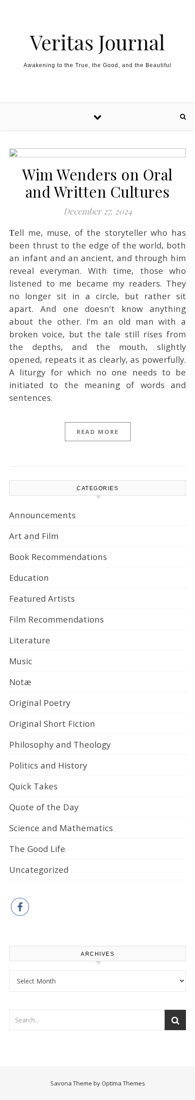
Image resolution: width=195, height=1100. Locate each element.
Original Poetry (39, 702)
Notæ (20, 681)
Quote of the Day (43, 807)
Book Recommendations (58, 556)
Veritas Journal (97, 42)
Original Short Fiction (52, 723)
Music (20, 661)
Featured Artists (42, 598)
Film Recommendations (56, 619)
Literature (29, 640)
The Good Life (37, 848)
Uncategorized (38, 869)
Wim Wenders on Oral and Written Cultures (97, 182)
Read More (98, 432)
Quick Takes (33, 786)
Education (29, 577)
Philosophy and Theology (60, 744)
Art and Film (33, 535)
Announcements (42, 515)
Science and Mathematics (61, 827)
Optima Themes (123, 1083)
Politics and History (48, 765)
